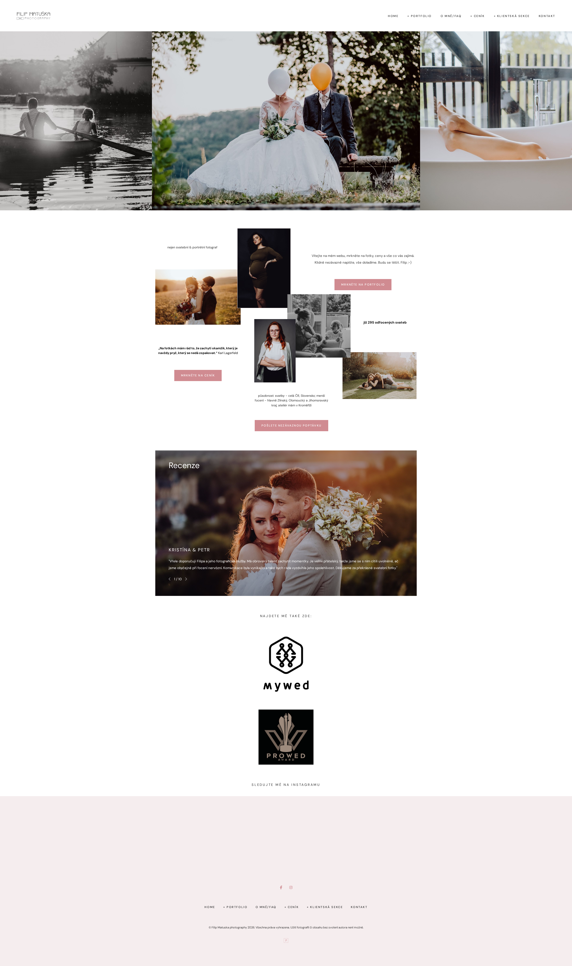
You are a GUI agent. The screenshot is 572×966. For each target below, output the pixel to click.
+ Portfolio (419, 16)
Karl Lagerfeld (228, 353)
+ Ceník (477, 16)
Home (393, 16)
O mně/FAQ (451, 16)
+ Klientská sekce (512, 16)
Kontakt (547, 16)
